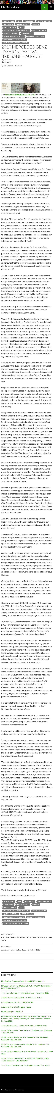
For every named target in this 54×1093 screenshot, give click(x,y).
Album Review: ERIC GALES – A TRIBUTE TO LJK (21, 997)
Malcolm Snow (10, 27)
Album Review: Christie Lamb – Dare (16, 1007)
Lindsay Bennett (23, 24)
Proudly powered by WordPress (12, 1090)
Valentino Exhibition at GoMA (16, 43)
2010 (19, 21)
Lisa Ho (36, 24)
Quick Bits (30, 896)
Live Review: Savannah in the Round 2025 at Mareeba (23, 981)
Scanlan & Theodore (35, 36)
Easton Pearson (44, 21)
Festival (20, 896)
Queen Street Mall (11, 33)
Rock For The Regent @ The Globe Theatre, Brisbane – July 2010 (26, 937)
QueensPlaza (27, 33)
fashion (12, 896)
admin (19, 66)
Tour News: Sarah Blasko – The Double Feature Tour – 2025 (25, 1065)
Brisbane (4, 896)
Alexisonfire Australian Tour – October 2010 (20, 948)
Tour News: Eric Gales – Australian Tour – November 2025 (25, 993)
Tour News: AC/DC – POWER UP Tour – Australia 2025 (24, 1025)
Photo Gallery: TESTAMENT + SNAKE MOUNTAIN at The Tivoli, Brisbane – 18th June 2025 (25, 1059)
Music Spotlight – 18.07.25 (12, 1011)
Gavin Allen (8, 24)
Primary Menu (51, 7)
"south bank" (9, 21)
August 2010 (29, 21)
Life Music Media (10, 7)
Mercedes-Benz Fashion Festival (16, 30)
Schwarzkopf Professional (15, 40)
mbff (22, 27)
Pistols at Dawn (39, 30)
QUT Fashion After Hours (14, 36)
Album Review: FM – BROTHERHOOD (17, 1002)
